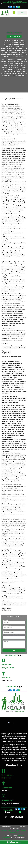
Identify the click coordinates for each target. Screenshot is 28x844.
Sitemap (4, 830)
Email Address (6, 630)
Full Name (5, 620)
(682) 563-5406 (10, 1)
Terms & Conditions (18, 831)
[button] (9, 7)
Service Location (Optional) (10, 634)
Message (5, 639)
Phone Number (6, 625)
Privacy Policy (14, 830)
